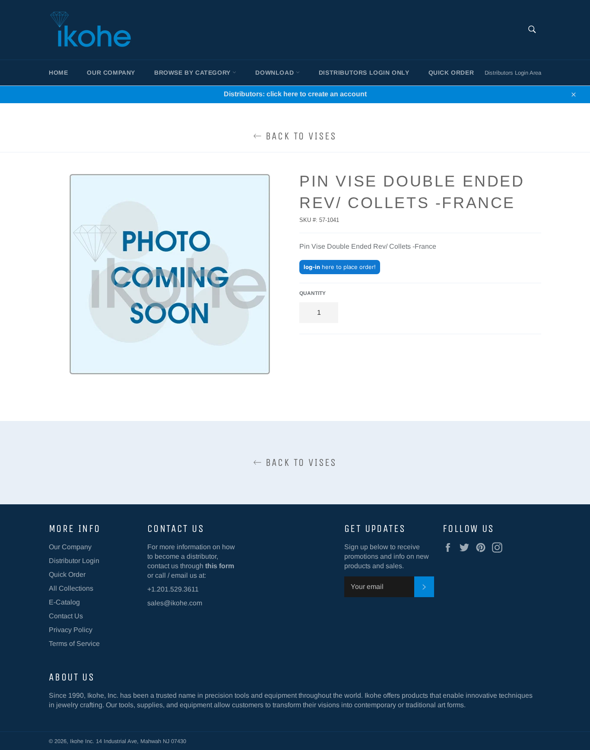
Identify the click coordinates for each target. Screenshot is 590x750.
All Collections (71, 588)
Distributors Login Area (513, 73)
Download (275, 72)
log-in (312, 266)
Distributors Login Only (364, 72)
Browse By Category (193, 72)
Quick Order (451, 72)
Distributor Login (74, 560)
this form (219, 566)
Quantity (312, 293)
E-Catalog (64, 602)
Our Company (111, 72)
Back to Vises (299, 136)
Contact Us (66, 616)
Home (58, 72)
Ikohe (77, 741)
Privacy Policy (70, 629)
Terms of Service (74, 643)
